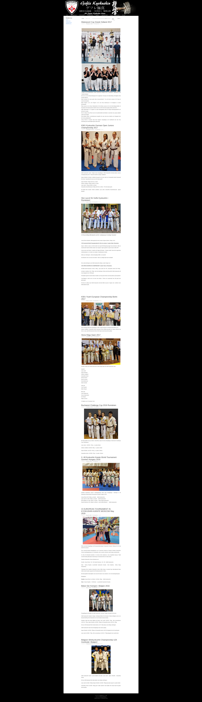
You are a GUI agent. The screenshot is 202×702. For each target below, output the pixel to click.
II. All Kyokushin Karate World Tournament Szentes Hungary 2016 (99, 458)
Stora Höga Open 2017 (91, 335)
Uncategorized (96, 23)
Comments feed (69, 22)
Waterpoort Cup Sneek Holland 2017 (96, 22)
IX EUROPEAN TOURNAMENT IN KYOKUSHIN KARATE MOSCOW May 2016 (97, 511)
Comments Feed (104, 698)
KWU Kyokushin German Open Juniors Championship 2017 (97, 126)
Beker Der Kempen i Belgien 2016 (95, 586)
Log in (67, 19)
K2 (106, 695)
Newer (119, 18)
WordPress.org (68, 23)
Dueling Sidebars (103, 696)
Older (82, 18)
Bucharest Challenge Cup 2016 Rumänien (98, 405)
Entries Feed (97, 698)
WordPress (102, 695)
